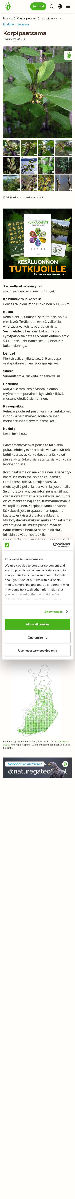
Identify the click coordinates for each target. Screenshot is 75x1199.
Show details (53, 611)
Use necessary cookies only (37, 650)
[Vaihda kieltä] (60, 6)
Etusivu (7, 18)
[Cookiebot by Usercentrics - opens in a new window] (53, 545)
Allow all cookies (37, 624)
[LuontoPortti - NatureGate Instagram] (37, 768)
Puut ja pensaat (26, 18)
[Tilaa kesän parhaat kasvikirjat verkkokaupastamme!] (37, 244)
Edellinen (9, 24)
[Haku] (52, 6)
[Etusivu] (8, 6)
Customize (35, 637)
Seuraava (23, 24)
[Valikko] (68, 6)
